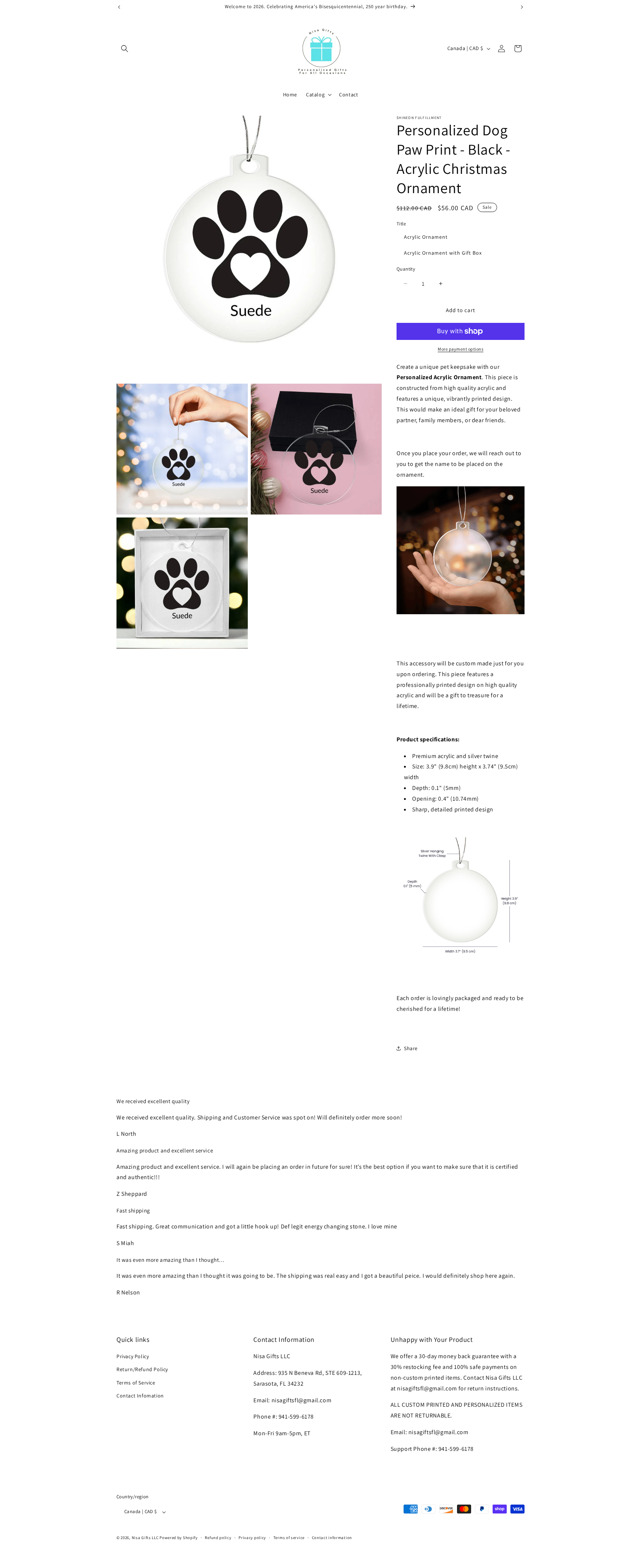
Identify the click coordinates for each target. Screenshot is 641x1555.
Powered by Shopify (179, 1538)
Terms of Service (135, 1382)
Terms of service (289, 1537)
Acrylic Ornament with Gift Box (443, 252)
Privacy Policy (132, 1356)
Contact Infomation (140, 1395)
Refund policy (218, 1537)
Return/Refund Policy (142, 1369)
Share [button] (411, 1048)
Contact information (332, 1537)
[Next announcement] (522, 7)
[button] (124, 48)
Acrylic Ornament (426, 237)
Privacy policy (252, 1537)
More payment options (460, 349)
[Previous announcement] (119, 7)
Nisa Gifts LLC (145, 1538)
